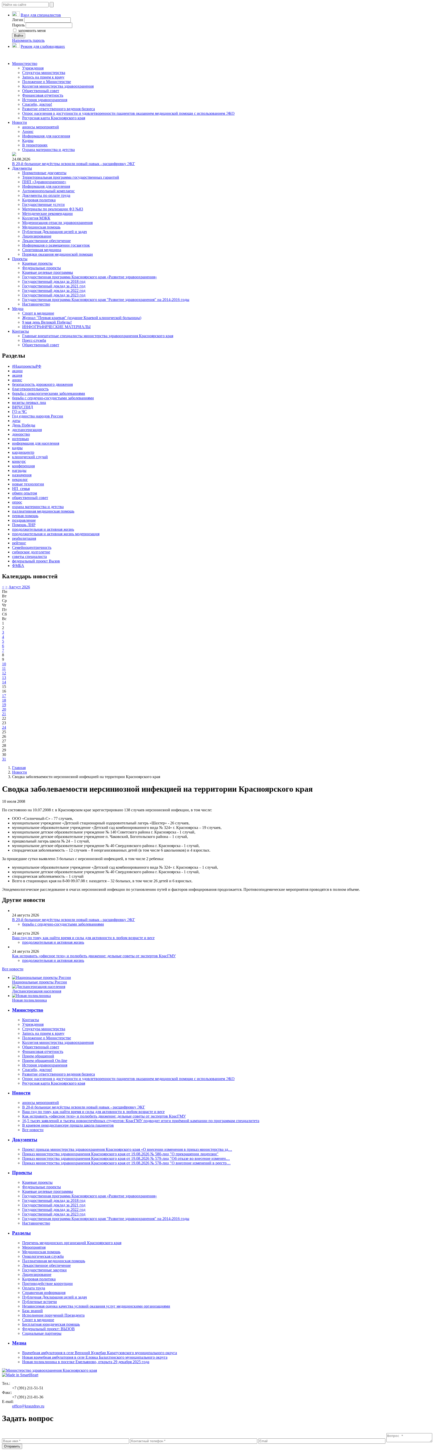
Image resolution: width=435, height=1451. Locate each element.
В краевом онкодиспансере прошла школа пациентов (68, 1125)
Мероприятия (34, 1247)
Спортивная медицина (41, 250)
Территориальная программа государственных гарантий (70, 177)
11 (4, 668)
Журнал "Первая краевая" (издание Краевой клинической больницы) (81, 318)
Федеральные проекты (41, 268)
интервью (20, 439)
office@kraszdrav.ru (28, 1406)
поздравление (24, 520)
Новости (19, 122)
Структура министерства (43, 72)
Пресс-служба (34, 340)
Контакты (20, 331)
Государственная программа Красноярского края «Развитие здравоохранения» (89, 277)
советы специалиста (29, 556)
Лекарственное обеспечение (46, 241)
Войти (18, 35)
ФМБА (18, 565)
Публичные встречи (39, 1302)
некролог (20, 479)
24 (4, 727)
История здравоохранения (44, 100)
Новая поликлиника (29, 1000)
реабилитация (24, 538)
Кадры (27, 140)
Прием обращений (38, 1056)
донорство (21, 434)
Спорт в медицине (38, 313)
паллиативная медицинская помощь (43, 511)
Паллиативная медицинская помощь (53, 1261)
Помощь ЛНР (23, 525)
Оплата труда (33, 1288)
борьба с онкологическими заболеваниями (48, 393)
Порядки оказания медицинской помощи (57, 254)
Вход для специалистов (41, 15)
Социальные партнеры (41, 1333)
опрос (17, 502)
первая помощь (25, 516)
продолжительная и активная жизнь (43, 529)
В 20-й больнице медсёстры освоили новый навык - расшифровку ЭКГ (73, 164)
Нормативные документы (44, 173)
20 (4, 709)
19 (4, 705)
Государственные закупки (44, 1270)
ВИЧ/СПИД (22, 407)
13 (4, 677)
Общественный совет (40, 91)
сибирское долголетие (31, 552)
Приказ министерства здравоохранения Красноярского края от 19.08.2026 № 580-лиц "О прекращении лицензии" (120, 1154)
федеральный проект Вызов (36, 561)
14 (4, 682)
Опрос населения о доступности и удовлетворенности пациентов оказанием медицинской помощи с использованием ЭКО (128, 113)
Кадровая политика (39, 200)
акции (17, 371)
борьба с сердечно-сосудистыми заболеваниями (53, 398)
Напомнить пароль (28, 40)
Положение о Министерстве (46, 82)
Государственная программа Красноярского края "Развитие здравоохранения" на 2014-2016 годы (105, 299)
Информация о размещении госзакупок (56, 245)
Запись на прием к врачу (43, 77)
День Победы (23, 425)
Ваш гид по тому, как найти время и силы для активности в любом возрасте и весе (83, 938)
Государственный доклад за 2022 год (53, 290)
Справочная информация (43, 1292)
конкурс (19, 461)
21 (4, 714)
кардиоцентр (23, 452)
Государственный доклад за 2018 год (53, 281)
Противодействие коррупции (47, 1283)
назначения (21, 475)
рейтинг (19, 543)
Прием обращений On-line (44, 1060)
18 (4, 700)
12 (4, 673)
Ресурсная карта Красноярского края (53, 118)
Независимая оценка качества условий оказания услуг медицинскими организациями (96, 1306)
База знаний (32, 1311)
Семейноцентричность (31, 547)
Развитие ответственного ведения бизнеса (58, 109)
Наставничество (36, 304)
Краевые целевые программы (47, 272)
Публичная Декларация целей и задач (54, 232)
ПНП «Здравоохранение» (44, 182)
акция (17, 375)
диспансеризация (27, 430)
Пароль (18, 25)
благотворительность (30, 389)
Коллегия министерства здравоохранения (58, 86)
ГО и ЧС (19, 411)
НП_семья (21, 488)
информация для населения (35, 443)
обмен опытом (24, 493)
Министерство (24, 63)
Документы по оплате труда (46, 195)
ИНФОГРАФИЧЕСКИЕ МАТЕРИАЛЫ (56, 327)
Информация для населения (46, 136)
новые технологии (28, 484)
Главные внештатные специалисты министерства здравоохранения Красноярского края (97, 336)
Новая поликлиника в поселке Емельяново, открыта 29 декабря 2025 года (85, 1362)
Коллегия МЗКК (36, 218)
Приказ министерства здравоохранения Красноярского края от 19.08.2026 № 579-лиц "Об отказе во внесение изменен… (126, 1158)
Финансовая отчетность (42, 95)
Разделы (21, 1233)
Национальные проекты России (39, 982)
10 (4, 664)
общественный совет (30, 497)
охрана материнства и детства (38, 507)
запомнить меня (31, 30)
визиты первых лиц (29, 402)
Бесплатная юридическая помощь (51, 1324)
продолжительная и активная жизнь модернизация (55, 534)
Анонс (27, 131)
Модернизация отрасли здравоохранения (57, 222)
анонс (17, 380)
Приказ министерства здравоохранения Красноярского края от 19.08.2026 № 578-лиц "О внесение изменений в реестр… (126, 1163)
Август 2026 (19, 587)
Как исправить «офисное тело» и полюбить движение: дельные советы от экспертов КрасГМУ (94, 956)
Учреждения (33, 68)
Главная (19, 768)
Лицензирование (36, 236)
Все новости (12, 969)
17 (4, 696)
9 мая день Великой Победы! (47, 322)
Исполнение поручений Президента (53, 1315)
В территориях (35, 145)
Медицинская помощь (41, 227)
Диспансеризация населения (36, 991)
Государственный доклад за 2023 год (53, 295)
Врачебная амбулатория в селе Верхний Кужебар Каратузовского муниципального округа (99, 1353)
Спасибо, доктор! (37, 104)
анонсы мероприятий (40, 127)
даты (16, 420)
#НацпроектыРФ (26, 366)
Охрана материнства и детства (48, 149)
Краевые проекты (37, 263)
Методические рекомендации (47, 213)
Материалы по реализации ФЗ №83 (52, 209)
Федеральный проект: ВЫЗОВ (48, 1329)
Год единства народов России (37, 416)
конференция (23, 466)
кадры (17, 448)
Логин (17, 20)
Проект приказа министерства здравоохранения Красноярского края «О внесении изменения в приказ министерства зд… (127, 1149)
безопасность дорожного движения (42, 384)
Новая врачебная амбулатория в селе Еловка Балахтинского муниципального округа (94, 1357)
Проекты (19, 259)
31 (4, 759)
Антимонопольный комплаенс (48, 191)
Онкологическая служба (43, 1256)
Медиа (17, 309)
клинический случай (30, 457)
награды (19, 470)
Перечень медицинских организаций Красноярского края (71, 1243)
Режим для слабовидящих (43, 46)
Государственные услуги (43, 204)
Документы (22, 168)
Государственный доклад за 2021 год (53, 286)
